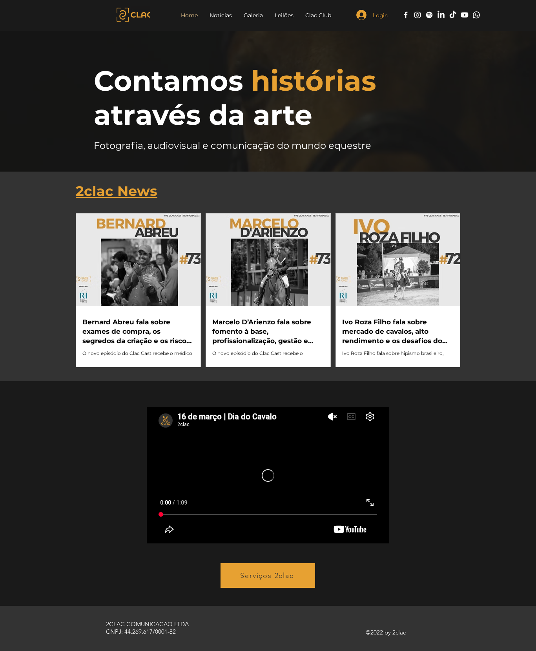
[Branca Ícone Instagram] (417, 15)
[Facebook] (405, 15)
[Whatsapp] (476, 15)
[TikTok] (452, 15)
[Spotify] (429, 15)
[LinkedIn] (441, 15)
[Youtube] (464, 15)
